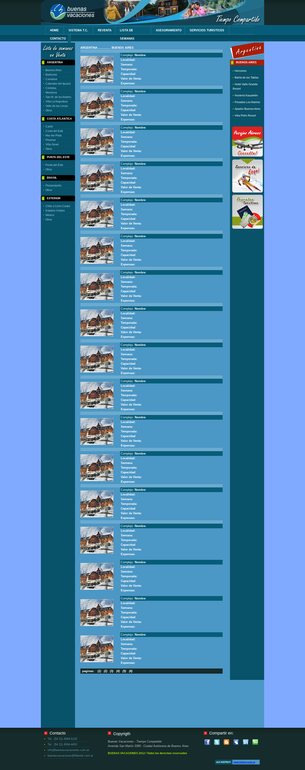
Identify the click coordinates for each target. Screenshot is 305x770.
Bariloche (51, 74)
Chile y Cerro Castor (58, 206)
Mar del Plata (54, 135)
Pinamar (51, 140)
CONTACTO (58, 38)
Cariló (49, 126)
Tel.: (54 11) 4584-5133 (62, 738)
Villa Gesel (52, 144)
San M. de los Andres (58, 97)
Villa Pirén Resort (245, 115)
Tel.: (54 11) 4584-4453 (62, 744)
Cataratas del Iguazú (58, 83)
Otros (49, 110)
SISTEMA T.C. (78, 30)
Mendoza (51, 92)
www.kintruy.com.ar (244, 762)
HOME (54, 30)
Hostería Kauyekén (246, 95)
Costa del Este (54, 131)
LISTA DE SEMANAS (127, 34)
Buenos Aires (54, 70)
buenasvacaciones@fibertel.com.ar (68, 755)
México (50, 215)
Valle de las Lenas (57, 106)
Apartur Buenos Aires (247, 108)
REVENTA (104, 30)
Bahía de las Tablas (247, 77)
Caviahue (51, 79)
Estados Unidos (55, 210)
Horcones (241, 70)
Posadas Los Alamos (247, 102)
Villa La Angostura (57, 101)
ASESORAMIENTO (169, 30)
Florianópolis (53, 185)
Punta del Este (54, 165)
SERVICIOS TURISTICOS (207, 30)
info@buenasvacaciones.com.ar (68, 750)
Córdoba (51, 88)
